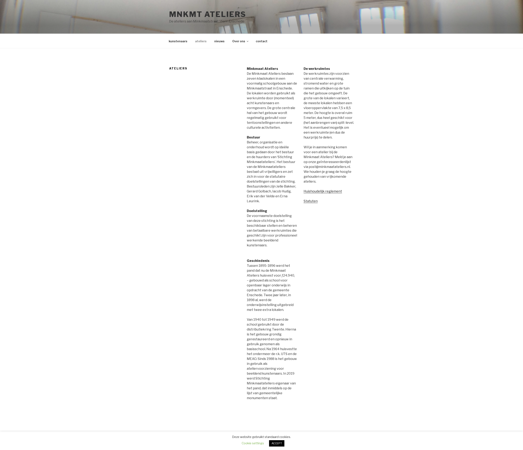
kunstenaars (178, 41)
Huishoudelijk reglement (323, 191)
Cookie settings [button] (253, 443)
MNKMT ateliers (207, 14)
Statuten (311, 201)
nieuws (219, 41)
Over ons (238, 41)
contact (261, 41)
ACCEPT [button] (277, 443)
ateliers (201, 41)
